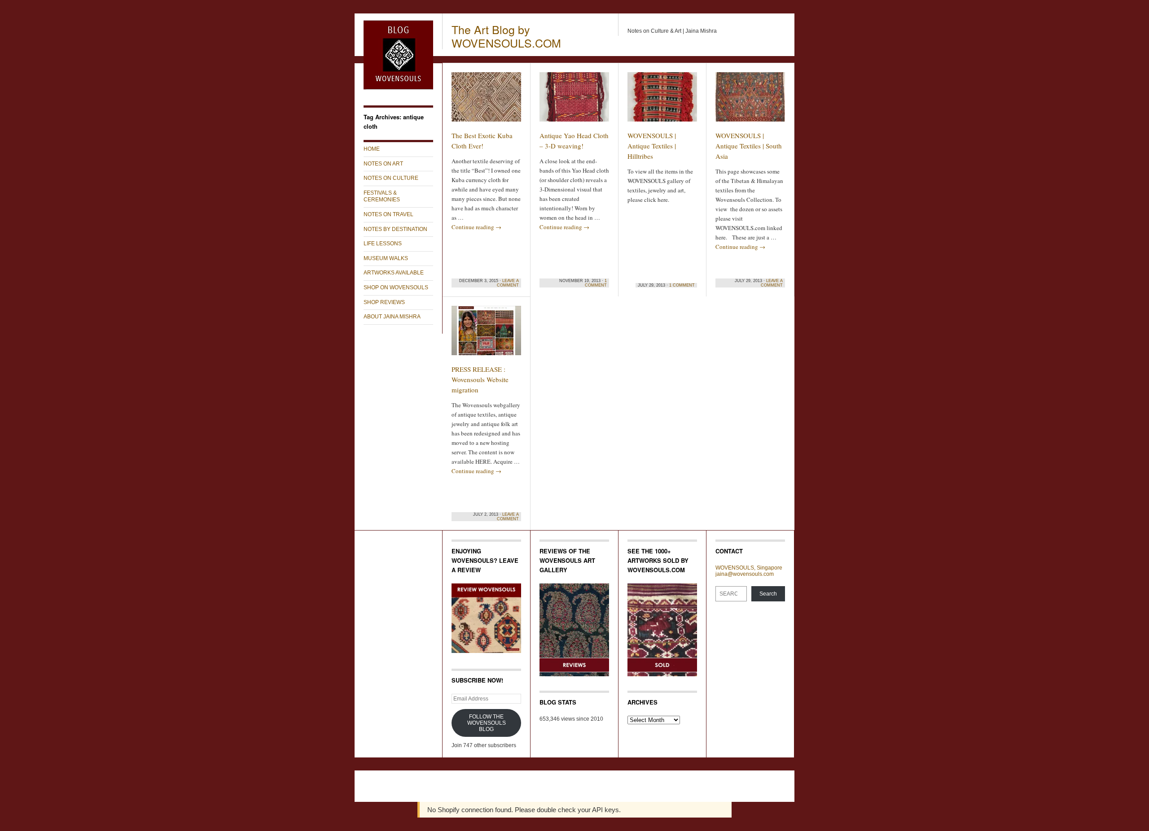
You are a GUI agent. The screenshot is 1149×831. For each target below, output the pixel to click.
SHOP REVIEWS (384, 302)
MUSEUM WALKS (386, 258)
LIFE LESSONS (383, 243)
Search (768, 594)
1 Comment (596, 282)
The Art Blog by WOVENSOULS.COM (506, 36)
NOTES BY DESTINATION (395, 229)
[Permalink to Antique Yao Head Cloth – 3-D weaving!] (574, 101)
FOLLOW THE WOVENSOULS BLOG (486, 723)
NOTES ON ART (383, 164)
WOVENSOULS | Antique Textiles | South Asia (748, 146)
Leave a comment (508, 282)
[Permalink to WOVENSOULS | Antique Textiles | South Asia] (750, 101)
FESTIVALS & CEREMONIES (382, 196)
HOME (372, 149)
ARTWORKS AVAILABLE (394, 273)
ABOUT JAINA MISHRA (392, 316)
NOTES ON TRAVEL (388, 214)
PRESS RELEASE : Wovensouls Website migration (480, 379)
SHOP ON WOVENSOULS (396, 287)
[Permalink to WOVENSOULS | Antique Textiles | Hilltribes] (662, 101)
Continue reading (476, 227)
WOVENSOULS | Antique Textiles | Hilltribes (651, 146)
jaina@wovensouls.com (744, 574)
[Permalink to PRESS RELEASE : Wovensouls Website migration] (486, 334)
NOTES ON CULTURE (391, 178)
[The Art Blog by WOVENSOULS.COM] (398, 88)
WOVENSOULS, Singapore (748, 568)
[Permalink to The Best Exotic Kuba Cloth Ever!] (486, 101)
